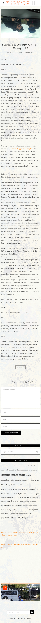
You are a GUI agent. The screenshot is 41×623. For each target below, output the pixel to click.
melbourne (4, 506)
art (14, 465)
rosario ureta (25, 510)
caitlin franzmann (19, 470)
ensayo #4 (7, 493)
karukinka (26, 501)
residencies (18, 510)
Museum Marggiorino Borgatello (21, 149)
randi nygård (8, 509)
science (7, 514)
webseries (36, 518)
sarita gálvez (33, 510)
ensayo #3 (20, 367)
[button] (37, 452)
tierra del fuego (19, 517)
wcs (32, 518)
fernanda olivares (30, 494)
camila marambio (13, 475)
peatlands (19, 506)
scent (2, 514)
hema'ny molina (14, 497)
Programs (19, 52)
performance (26, 506)
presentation (33, 506)
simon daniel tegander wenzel (19, 514)
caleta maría (32, 470)
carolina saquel (22, 480)
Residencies (29, 52)
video (29, 518)
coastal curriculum (23, 485)
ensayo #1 (18, 489)
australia (19, 466)
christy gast (8, 484)
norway (12, 505)
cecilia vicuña (34, 480)
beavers (25, 466)
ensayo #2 (24, 489)
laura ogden (33, 501)
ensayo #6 (19, 493)
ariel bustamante (6, 466)
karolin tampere (15, 501)
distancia (11, 489)
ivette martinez (26, 497)
